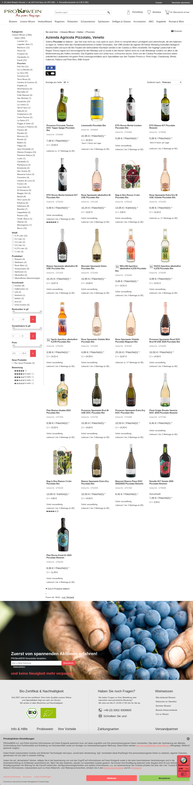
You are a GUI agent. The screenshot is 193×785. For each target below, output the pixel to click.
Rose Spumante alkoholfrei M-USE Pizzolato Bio (96, 196)
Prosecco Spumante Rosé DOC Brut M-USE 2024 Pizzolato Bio (164, 340)
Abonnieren (68, 663)
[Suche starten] (109, 12)
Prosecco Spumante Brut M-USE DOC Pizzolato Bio (95, 411)
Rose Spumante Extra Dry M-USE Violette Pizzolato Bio (163, 196)
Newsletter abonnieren (181, 3)
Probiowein (45, 729)
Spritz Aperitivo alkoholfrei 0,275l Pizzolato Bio (64, 340)
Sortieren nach (153, 82)
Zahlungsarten (108, 729)
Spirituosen (103, 21)
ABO (151, 21)
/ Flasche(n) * (57, 140)
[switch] (184, 774)
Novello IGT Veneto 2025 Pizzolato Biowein (161, 482)
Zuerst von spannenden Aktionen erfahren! (54, 653)
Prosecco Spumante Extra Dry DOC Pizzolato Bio (130, 411)
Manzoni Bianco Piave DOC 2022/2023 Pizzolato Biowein (129, 482)
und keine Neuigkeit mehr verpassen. (43, 673)
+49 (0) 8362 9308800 (117, 710)
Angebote (161, 21)
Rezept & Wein (176, 21)
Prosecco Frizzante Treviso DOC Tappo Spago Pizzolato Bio (60, 127)
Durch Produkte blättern (59, 589)
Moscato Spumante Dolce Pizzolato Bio (94, 267)
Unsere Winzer (27, 21)
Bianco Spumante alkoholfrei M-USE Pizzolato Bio (62, 267)
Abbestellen (19, 667)
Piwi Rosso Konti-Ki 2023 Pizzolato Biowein (58, 556)
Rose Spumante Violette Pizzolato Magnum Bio (127, 340)
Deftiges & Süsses (121, 21)
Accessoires (140, 21)
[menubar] (96, 22)
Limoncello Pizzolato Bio (93, 125)
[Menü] (188, 757)
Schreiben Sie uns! (115, 716)
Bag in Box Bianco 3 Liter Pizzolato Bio (59, 482)
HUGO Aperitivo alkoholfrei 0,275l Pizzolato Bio (167, 267)
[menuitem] (13, 22)
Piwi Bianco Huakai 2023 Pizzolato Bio (58, 411)
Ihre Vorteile (67, 729)
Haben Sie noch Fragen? (116, 691)
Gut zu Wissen (162, 714)
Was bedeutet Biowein (165, 697)
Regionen (60, 21)
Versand (70, 597)
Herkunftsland (45, 21)
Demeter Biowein (163, 706)
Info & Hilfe (19, 729)
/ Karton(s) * (126, 207)
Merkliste (157, 12)
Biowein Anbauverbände (166, 710)
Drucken (178, 31)
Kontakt (159, 3)
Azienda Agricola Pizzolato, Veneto (75, 37)
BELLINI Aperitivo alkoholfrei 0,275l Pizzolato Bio (130, 268)
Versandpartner (166, 729)
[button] (51, 68)
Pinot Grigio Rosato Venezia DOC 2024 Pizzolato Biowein (163, 411)
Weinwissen (164, 691)
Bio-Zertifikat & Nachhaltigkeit (41, 691)
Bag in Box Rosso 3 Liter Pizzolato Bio (127, 196)
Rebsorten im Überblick (166, 701)
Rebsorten (72, 21)
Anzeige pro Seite (54, 82)
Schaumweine (88, 21)
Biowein (13, 21)
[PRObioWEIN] (23, 13)
